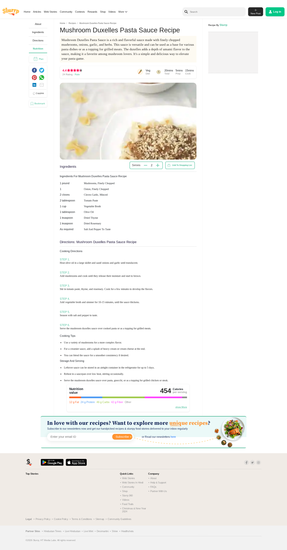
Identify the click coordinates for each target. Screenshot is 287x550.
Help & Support (158, 482)
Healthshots (127, 531)
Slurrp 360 (127, 495)
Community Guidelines (119, 519)
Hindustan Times (52, 531)
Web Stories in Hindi (132, 482)
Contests (80, 11)
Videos (112, 11)
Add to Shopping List (182, 165)
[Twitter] (252, 462)
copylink (40, 93)
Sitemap (100, 519)
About (153, 478)
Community (66, 11)
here (173, 436)
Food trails (128, 504)
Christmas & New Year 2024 (134, 510)
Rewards (92, 11)
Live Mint (88, 531)
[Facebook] (246, 462)
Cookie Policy (61, 519)
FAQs (153, 486)
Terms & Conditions (82, 519)
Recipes (72, 23)
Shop (103, 11)
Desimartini (102, 531)
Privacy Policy (43, 519)
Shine (115, 531)
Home (27, 11)
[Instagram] (258, 462)
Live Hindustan (72, 531)
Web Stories (50, 11)
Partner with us (158, 491)
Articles (37, 11)
